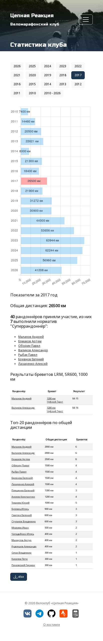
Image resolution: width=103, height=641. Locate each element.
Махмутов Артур (22, 540)
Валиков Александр (33, 350)
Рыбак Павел (27, 355)
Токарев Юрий (21, 502)
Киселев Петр (20, 559)
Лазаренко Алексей (33, 364)
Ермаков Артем (30, 341)
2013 (62, 84)
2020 (32, 75)
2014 (47, 84)
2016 (17, 84)
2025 (32, 66)
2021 (17, 75)
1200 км (55, 400)
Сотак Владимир (22, 552)
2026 (17, 66)
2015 (32, 84)
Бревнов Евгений (31, 359)
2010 (32, 93)
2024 (47, 66)
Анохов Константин (23, 496)
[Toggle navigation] (86, 19)
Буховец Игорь (20, 509)
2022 (78, 66)
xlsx (21, 577)
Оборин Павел (29, 346)
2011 (17, 93)
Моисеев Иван (20, 527)
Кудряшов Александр (24, 546)
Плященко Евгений (23, 490)
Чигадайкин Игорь (23, 534)
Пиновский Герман (23, 565)
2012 (78, 84)
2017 (78, 75)
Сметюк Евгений (22, 515)
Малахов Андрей (31, 337)
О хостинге (51, 625)
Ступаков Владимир (24, 521)
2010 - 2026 (52, 93)
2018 (62, 75)
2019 (47, 75)
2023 (62, 66)
